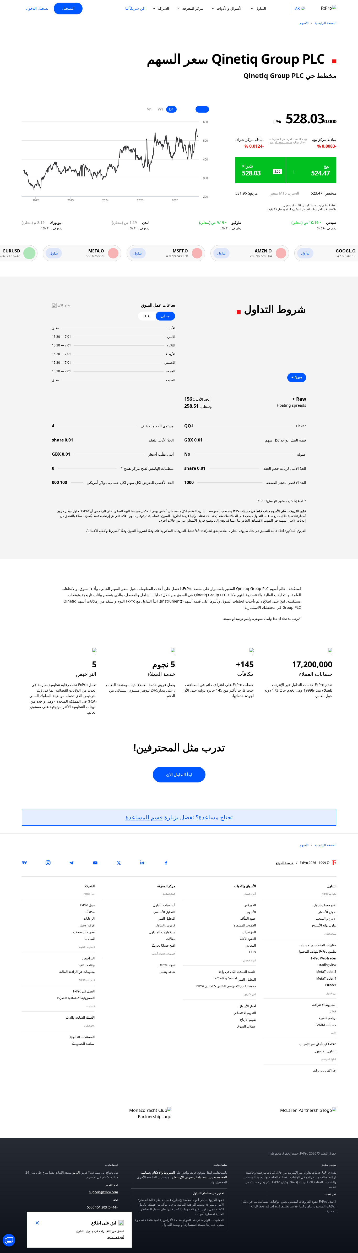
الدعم (76, 1172)
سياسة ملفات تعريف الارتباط (192, 1177)
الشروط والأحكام (163, 1172)
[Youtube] (95, 862)
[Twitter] (118, 862)
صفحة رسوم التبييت (281, 142)
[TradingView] (24, 862)
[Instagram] (48, 862)
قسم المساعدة (144, 817)
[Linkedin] (142, 862)
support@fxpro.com (103, 1192)
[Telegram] (71, 862)
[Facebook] (166, 862)
